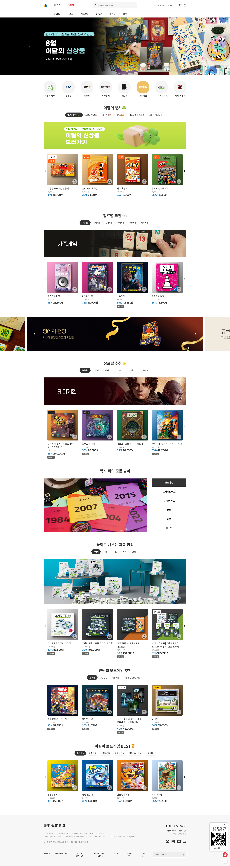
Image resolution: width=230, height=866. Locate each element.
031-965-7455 (101, 836)
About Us (129, 854)
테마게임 (85, 370)
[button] (30, 46)
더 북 (124, 551)
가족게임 (85, 222)
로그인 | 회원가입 (158, 5)
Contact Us (143, 854)
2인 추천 (103, 677)
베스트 (70, 14)
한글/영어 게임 (135, 753)
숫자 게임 (150, 753)
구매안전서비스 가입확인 (100, 854)
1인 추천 (92, 677)
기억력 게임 (119, 753)
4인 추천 (115, 677)
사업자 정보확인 (79, 854)
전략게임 (108, 222)
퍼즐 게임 (92, 753)
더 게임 (115, 551)
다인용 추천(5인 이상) (132, 677)
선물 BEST (105, 753)
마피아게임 (109, 370)
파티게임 (97, 222)
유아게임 (122, 370)
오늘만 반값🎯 (91, 114)
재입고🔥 (120, 114)
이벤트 (112, 14)
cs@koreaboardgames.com (128, 836)
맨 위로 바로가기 (225, 861)
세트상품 (85, 14)
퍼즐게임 (97, 370)
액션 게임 (80, 753)
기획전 (99, 14)
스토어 (71, 5)
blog (184, 841)
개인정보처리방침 (62, 853)
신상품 (57, 14)
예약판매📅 (107, 114)
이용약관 (47, 853)
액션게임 (134, 370)
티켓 (125, 14)
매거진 (57, 5)
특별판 (145, 370)
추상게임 (132, 222)
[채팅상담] (225, 854)
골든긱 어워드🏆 (156, 114)
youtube (179, 841)
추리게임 (120, 222)
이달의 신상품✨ (74, 114)
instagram (173, 841)
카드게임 (144, 222)
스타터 (96, 551)
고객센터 (169, 5)
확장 (105, 551)
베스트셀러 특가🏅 (136, 114)
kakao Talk (167, 841)
